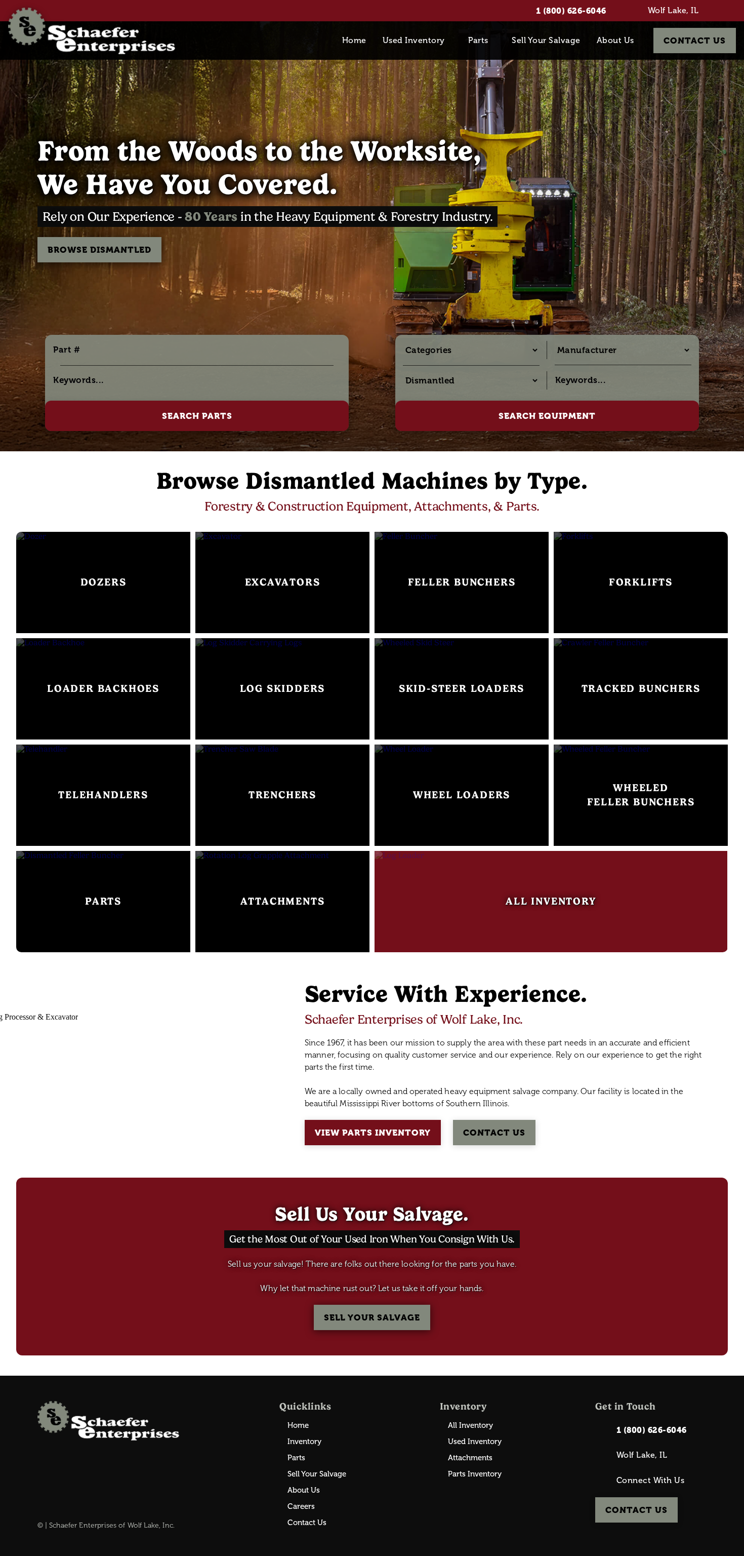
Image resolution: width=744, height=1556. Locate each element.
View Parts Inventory (373, 1132)
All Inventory (470, 1425)
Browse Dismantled (99, 250)
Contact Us (695, 40)
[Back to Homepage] (91, 31)
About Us (615, 40)
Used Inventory (414, 40)
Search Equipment (547, 416)
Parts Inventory (475, 1474)
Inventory (304, 1441)
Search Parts (197, 416)
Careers (301, 1506)
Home (354, 40)
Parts (478, 40)
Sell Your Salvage (546, 40)
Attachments (470, 1458)
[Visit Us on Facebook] (731, 10)
